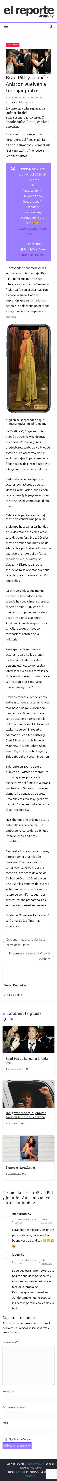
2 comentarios (27, 102)
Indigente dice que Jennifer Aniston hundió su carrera (26, 1115)
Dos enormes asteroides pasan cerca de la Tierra (27, 942)
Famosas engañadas (21, 1167)
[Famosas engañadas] (28, 1137)
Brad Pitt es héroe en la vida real (27, 1060)
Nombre (8, 1391)
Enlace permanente (46, 1221)
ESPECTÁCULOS (12, 45)
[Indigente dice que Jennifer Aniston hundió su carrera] (28, 1083)
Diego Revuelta (37, 97)
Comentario (10, 1342)
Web (5, 1422)
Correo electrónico (14, 1407)
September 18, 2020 (32, 255)
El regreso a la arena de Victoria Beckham (29, 956)
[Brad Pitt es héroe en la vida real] (28, 1028)
